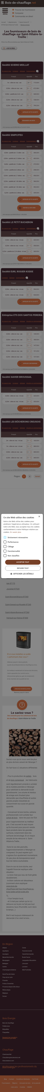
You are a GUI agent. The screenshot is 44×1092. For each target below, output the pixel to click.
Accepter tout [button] (22, 562)
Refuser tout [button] (23, 568)
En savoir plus (15, 532)
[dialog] (22, 546)
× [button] (39, 516)
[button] (22, 573)
